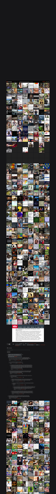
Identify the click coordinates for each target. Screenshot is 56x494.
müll (16, 1)
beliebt (15, 1)
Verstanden (49, 492)
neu (13, 1)
